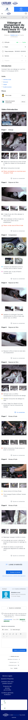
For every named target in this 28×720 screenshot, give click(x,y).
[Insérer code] (10, 634)
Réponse (24, 621)
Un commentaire (20, 412)
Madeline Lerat (14, 35)
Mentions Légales (7, 676)
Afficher (23, 95)
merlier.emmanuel (8, 619)
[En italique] (6, 634)
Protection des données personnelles (7, 688)
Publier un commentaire (19, 650)
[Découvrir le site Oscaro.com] (6, 715)
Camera (6, 629)
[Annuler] (3, 636)
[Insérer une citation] (20, 634)
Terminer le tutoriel (15, 572)
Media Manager (16, 629)
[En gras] (3, 634)
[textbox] (14, 643)
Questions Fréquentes (7, 679)
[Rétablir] (6, 636)
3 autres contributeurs (20, 588)
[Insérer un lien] (13, 634)
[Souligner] (16, 634)
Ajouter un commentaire (19, 178)
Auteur (4, 589)
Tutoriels (7, 10)
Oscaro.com (16, 715)
